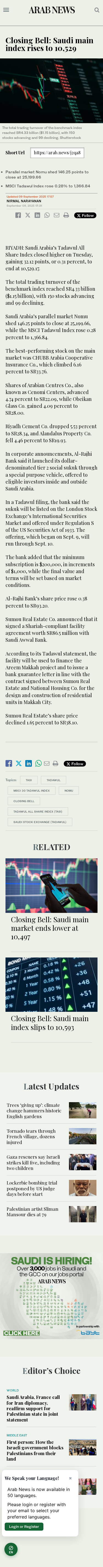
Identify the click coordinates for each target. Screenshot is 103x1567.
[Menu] (6, 10)
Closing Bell (23, 801)
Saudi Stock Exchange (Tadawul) (39, 822)
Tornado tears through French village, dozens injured (31, 1136)
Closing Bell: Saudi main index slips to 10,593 (50, 1022)
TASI (29, 780)
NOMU (69, 790)
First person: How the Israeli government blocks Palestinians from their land (35, 1450)
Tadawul (53, 780)
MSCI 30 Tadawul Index (31, 790)
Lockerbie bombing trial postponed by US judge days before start (32, 1188)
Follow (87, 215)
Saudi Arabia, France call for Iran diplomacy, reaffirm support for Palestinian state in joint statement (33, 1408)
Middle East (17, 1435)
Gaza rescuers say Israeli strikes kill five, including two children (33, 1162)
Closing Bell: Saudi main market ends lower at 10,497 (50, 928)
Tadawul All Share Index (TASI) (37, 811)
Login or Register (24, 1526)
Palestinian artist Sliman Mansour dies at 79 (33, 1211)
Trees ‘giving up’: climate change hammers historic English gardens (34, 1110)
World (13, 1390)
